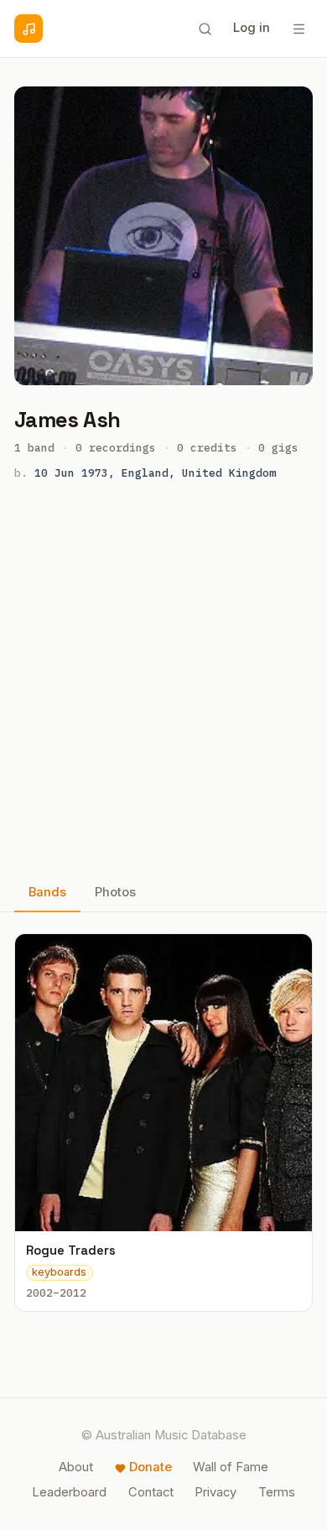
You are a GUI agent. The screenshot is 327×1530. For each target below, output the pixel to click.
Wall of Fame (230, 1467)
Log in (251, 27)
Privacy (215, 1492)
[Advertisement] (163, 682)
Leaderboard (69, 1492)
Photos (115, 892)
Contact (151, 1492)
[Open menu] (298, 28)
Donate (150, 1467)
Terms (276, 1492)
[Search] (204, 28)
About (76, 1467)
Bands (47, 892)
